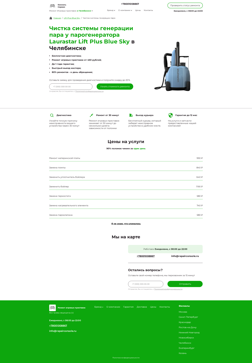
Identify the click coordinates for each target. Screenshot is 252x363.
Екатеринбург (187, 348)
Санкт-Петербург (188, 317)
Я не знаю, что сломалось (126, 223)
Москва (183, 312)
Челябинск (185, 343)
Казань (183, 353)
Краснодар (185, 322)
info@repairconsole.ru (185, 256)
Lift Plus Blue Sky (72, 18)
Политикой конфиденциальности (89, 91)
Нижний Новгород (189, 332)
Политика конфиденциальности (126, 358)
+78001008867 (130, 4)
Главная (57, 18)
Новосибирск (186, 337)
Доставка (142, 307)
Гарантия (128, 307)
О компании (124, 10)
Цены (138, 10)
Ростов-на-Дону (187, 327)
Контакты (148, 10)
